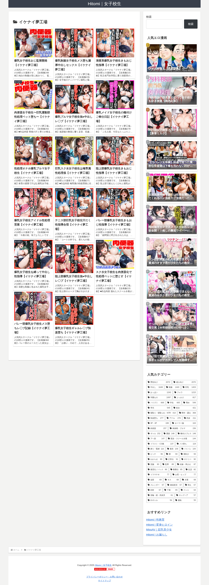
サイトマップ (104, 580)
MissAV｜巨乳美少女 (159, 529)
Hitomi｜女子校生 (103, 565)
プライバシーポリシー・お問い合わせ (104, 577)
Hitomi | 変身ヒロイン (159, 524)
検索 (149, 16)
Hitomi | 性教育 (155, 519)
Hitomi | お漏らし (156, 534)
